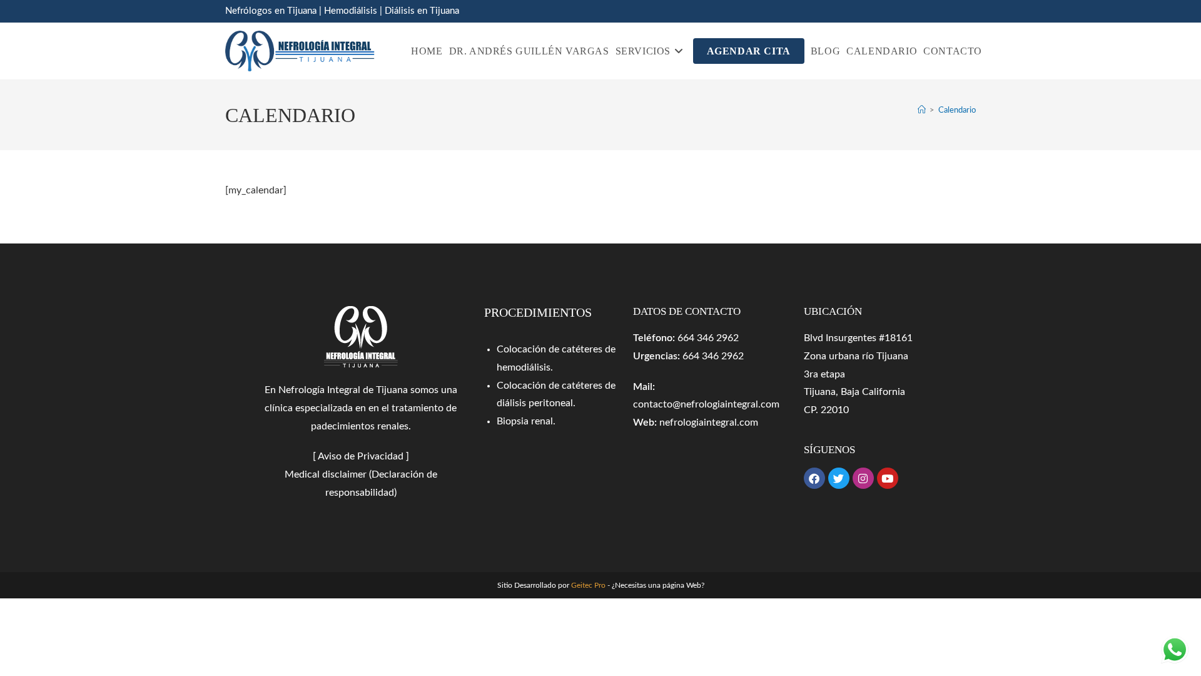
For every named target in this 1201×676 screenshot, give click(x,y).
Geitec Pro (588, 585)
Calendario (957, 110)
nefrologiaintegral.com (708, 422)
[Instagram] (863, 478)
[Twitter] (838, 478)
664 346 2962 (708, 338)
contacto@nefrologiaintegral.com (706, 404)
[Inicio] (922, 110)
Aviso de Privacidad (360, 456)
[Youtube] (887, 478)
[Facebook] (814, 478)
